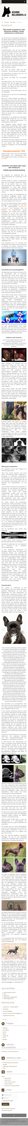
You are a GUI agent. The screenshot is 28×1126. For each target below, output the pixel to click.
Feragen (5, 1064)
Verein (16, 1051)
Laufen (4, 1032)
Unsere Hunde (8, 1084)
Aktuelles (5, 1028)
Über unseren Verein (9, 1082)
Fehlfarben (4, 1051)
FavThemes (4, 1123)
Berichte (5, 1039)
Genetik (13, 1051)
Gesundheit (6, 1030)
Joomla (17, 1121)
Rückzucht (7, 25)
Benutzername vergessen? (8, 1108)
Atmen (4, 1034)
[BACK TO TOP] (14, 1115)
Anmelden (5, 1104)
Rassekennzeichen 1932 (14, 151)
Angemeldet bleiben (8, 1100)
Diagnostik (5, 1035)
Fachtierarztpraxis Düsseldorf (10, 1062)
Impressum (7, 1080)
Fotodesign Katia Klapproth (10, 1066)
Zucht (4, 1037)
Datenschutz (7, 1078)
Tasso (4, 1068)
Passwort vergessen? (7, 1110)
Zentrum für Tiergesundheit (11, 1085)
